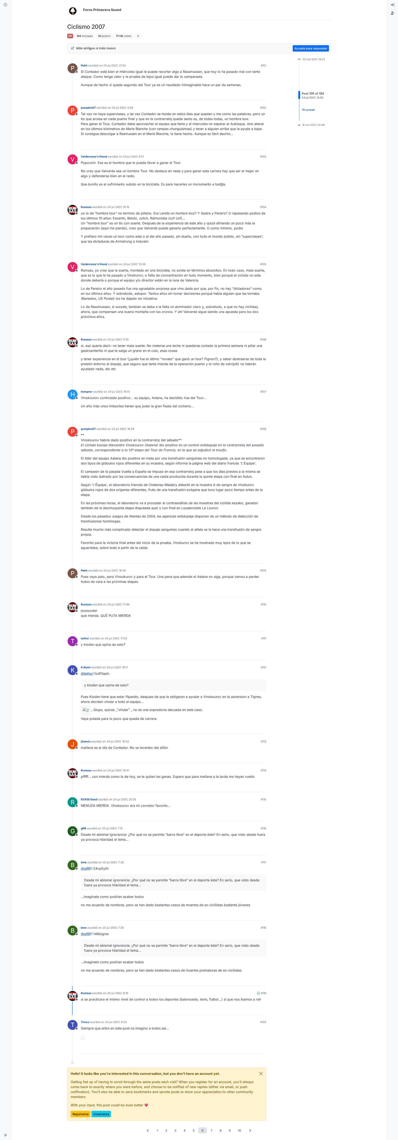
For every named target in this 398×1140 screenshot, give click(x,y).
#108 (263, 429)
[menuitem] (392, 5)
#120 (263, 1022)
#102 (263, 107)
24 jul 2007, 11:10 (118, 339)
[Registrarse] (392, 13)
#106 (263, 339)
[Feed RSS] (138, 36)
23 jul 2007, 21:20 (114, 65)
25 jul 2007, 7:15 (112, 828)
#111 (263, 638)
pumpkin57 (88, 107)
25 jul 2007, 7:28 (113, 862)
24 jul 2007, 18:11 (117, 667)
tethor (85, 638)
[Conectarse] (392, 5)
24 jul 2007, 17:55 (116, 638)
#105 (263, 264)
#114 (263, 770)
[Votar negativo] (254, 95)
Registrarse (81, 1114)
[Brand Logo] (74, 10)
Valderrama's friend (94, 156)
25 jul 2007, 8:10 (117, 993)
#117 (263, 862)
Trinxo (85, 1022)
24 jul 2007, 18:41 (118, 770)
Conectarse (101, 1114)
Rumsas (86, 207)
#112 (263, 667)
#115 (263, 799)
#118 (263, 927)
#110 (263, 604)
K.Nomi (86, 667)
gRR (83, 828)
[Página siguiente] (250, 1130)
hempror (86, 391)
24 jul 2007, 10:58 (134, 264)
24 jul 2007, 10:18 (118, 207)
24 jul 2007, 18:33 (118, 741)
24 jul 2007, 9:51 (133, 156)
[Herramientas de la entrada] (262, 95)
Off (70, 35)
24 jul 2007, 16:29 (123, 429)
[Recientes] (5, 5)
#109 (263, 570)
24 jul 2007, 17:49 (118, 604)
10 (239, 1130)
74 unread (308, 109)
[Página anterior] (148, 1130)
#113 (263, 741)
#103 (263, 156)
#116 (263, 828)
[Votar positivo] (240, 95)
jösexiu (86, 741)
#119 (263, 993)
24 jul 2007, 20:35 (124, 799)
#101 (263, 65)
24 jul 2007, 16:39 (114, 570)
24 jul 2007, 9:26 (122, 107)
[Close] (261, 1073)
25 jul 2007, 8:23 (116, 1022)
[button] (5, 1135)
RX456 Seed (89, 799)
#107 (263, 391)
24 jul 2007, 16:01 (119, 391)
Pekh (84, 65)
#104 (263, 207)
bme (84, 862)
